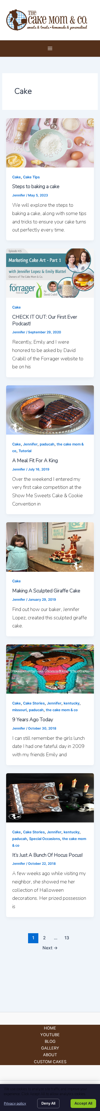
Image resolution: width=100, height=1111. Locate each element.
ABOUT (50, 1054)
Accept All (83, 1103)
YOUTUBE (50, 1034)
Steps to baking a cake (35, 186)
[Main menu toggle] (50, 48)
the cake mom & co (62, 710)
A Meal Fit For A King (35, 460)
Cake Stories (34, 703)
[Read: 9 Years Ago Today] (50, 668)
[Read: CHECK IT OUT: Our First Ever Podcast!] (50, 272)
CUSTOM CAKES (50, 1061)
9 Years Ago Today (32, 719)
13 (66, 937)
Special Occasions (44, 839)
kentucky (71, 703)
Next (50, 947)
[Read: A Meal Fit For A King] (50, 409)
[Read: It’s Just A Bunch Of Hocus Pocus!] (50, 797)
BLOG (50, 1041)
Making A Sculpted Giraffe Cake (46, 590)
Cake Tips (31, 177)
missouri (19, 710)
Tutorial (25, 451)
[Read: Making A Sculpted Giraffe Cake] (50, 546)
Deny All (48, 1103)
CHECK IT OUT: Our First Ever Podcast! (44, 320)
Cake (16, 177)
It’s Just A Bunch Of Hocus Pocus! (47, 855)
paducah (47, 444)
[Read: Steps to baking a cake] (50, 142)
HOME (50, 1028)
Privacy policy (15, 1103)
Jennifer (30, 444)
